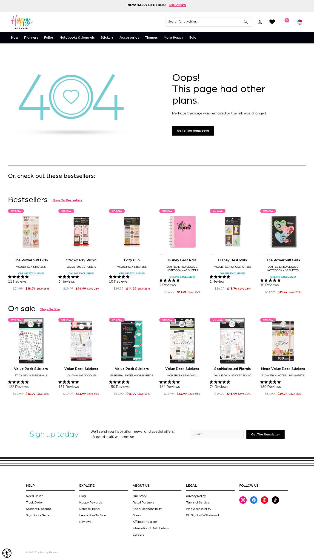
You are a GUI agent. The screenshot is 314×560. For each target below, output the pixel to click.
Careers (138, 534)
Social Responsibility (147, 509)
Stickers (107, 37)
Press (137, 515)
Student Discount (38, 509)
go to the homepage (193, 130)
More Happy (173, 37)
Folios (49, 37)
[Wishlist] (272, 22)
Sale (192, 37)
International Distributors (151, 528)
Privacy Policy (196, 496)
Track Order (34, 502)
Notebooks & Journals (77, 37)
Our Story (139, 496)
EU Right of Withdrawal (202, 515)
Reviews (85, 521)
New (14, 37)
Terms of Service (197, 502)
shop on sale (50, 309)
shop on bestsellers (67, 200)
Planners (31, 37)
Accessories (129, 37)
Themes (151, 37)
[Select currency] (299, 21)
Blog (82, 496)
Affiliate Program (145, 521)
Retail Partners (143, 502)
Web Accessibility (198, 509)
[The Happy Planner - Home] (22, 22)
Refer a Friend (89, 509)
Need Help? (34, 496)
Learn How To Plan (92, 515)
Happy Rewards (90, 502)
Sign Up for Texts (37, 515)
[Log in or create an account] (260, 22)
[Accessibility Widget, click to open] (6, 553)
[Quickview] (47, 247)
